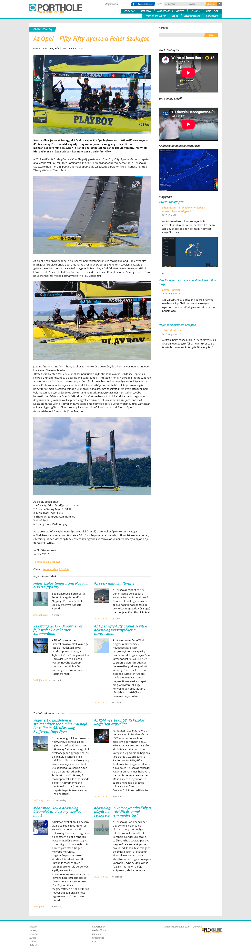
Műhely (195, 11)
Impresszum (98, 926)
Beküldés (212, 11)
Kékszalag (212, 15)
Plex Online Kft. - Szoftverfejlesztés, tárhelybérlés (212, 930)
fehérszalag (50, 569)
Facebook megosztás (48, 561)
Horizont (163, 11)
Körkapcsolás (192, 15)
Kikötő (180, 11)
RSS (94, 941)
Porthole (55, 8)
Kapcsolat (97, 934)
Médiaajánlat (99, 930)
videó (175, 15)
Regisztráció (111, 4)
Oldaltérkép (98, 937)
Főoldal (129, 11)
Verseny (146, 11)
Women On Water (156, 15)
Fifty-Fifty (64, 569)
